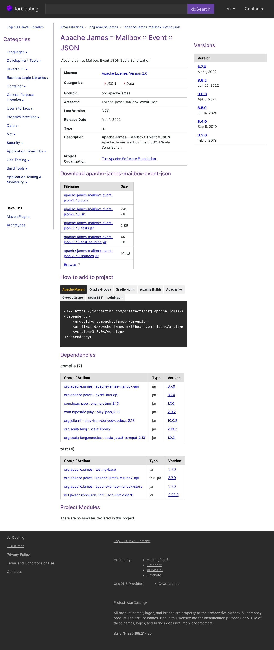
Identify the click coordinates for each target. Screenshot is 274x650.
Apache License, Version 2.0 (124, 73)
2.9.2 (172, 412)
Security (13, 142)
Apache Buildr (150, 289)
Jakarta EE (16, 69)
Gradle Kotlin (125, 289)
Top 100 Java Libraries (25, 27)
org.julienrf (73, 420)
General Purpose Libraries (20, 97)
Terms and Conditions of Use (30, 563)
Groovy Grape (72, 297)
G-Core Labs (169, 583)
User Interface (18, 108)
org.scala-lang (75, 429)
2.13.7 (172, 429)
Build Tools (16, 168)
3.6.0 (202, 94)
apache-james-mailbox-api (117, 386)
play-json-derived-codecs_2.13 (109, 420)
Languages (15, 52)
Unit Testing (16, 160)
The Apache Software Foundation (129, 159)
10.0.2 (172, 420)
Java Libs (14, 208)
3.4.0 (202, 121)
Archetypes (16, 225)
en (228, 8)
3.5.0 (202, 108)
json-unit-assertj (120, 495)
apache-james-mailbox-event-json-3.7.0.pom (88, 197)
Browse (70, 264)
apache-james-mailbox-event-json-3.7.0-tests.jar (88, 225)
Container (15, 86)
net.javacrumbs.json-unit (84, 495)
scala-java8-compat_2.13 (125, 437)
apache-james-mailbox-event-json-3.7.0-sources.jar (88, 253)
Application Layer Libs (25, 151)
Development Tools (22, 60)
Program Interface (21, 117)
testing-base (105, 469)
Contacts (254, 8)
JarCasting (25, 9)
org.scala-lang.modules (83, 437)
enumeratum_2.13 (105, 403)
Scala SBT (95, 297)
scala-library (100, 429)
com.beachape (76, 403)
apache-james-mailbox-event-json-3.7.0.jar (88, 211)
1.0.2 (171, 437)
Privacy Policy (18, 554)
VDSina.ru (155, 570)
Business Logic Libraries (26, 77)
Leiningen (114, 297)
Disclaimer (15, 546)
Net (10, 134)
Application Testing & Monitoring (24, 179)
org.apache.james (78, 386)
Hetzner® (154, 565)
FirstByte (154, 575)
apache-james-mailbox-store (118, 486)
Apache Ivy (174, 289)
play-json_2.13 (108, 412)
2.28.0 (173, 495)
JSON (111, 83)
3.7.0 (171, 386)
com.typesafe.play (79, 412)
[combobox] (116, 9)
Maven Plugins (18, 216)
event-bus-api (106, 395)
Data (11, 125)
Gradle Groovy (100, 289)
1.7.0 (171, 403)
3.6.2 (202, 80)
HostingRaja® (158, 560)
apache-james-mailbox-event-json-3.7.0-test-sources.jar (88, 239)
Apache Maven (73, 289)
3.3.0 (202, 135)
